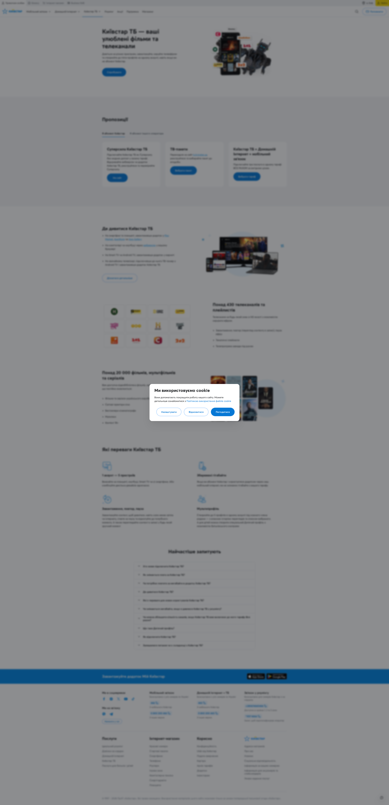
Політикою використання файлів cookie (208, 400)
